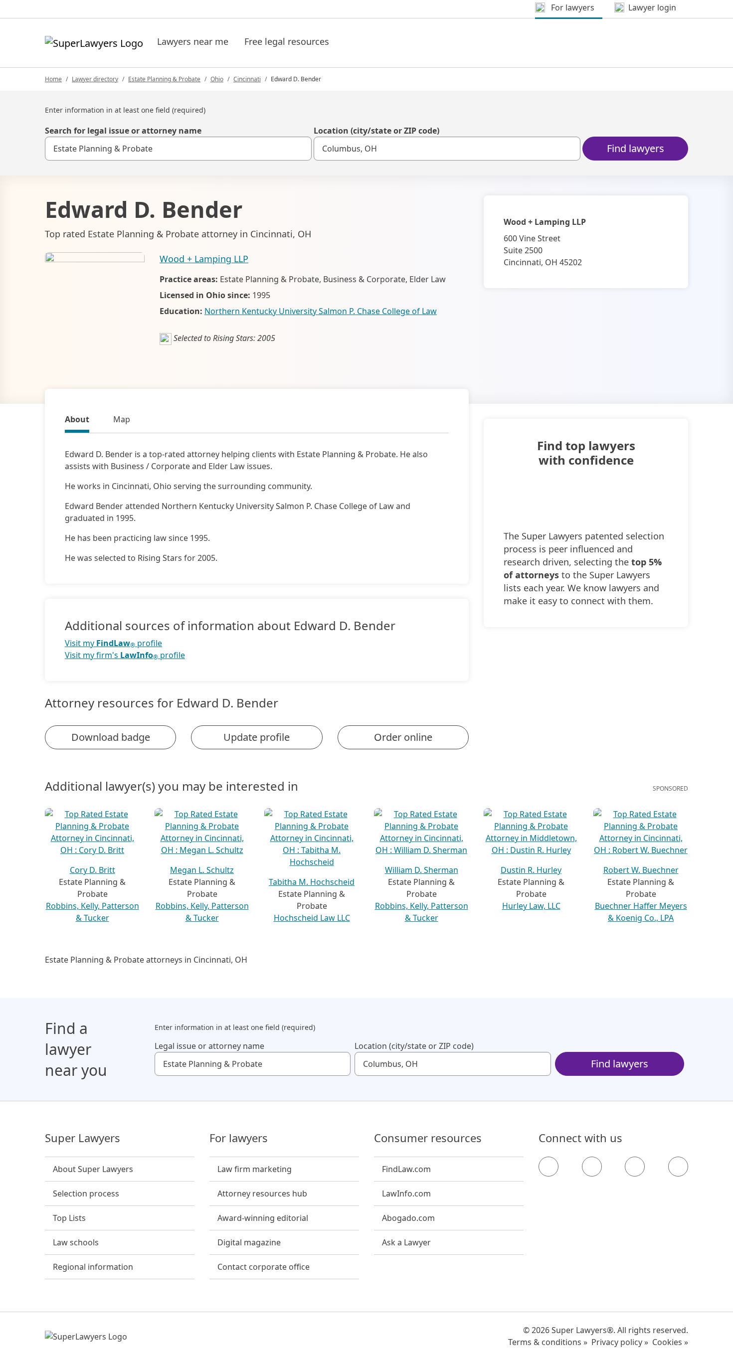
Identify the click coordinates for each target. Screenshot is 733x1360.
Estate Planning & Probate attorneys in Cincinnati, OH (146, 959)
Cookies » (670, 1342)
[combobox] (178, 149)
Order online (403, 737)
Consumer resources (428, 1138)
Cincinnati (247, 79)
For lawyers (238, 1138)
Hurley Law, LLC (531, 905)
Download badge (110, 737)
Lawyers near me (192, 41)
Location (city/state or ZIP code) (376, 130)
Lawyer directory (95, 79)
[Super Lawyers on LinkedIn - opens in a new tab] (678, 1167)
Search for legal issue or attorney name (123, 130)
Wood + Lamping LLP (204, 259)
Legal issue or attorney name (209, 1045)
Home (53, 79)
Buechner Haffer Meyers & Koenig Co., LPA (641, 911)
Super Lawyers (82, 1138)
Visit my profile (113, 643)
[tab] (77, 421)
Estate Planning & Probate (164, 79)
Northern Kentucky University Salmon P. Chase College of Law (320, 311)
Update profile (256, 737)
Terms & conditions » (547, 1342)
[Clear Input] (300, 149)
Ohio (216, 79)
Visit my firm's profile (125, 655)
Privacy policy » (619, 1342)
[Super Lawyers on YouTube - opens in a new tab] (635, 1167)
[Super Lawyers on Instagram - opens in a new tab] (592, 1167)
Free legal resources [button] (286, 41)
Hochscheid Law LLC (312, 917)
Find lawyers (635, 148)
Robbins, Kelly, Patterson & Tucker (92, 911)
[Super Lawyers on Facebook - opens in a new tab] (548, 1167)
